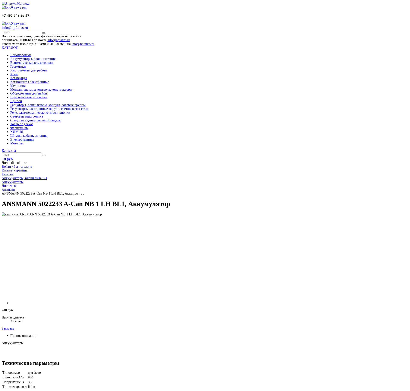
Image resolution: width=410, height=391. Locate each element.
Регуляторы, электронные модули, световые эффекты (49, 108)
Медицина (18, 85)
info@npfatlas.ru (15, 27)
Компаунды (18, 78)
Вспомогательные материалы (31, 62)
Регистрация (23, 166)
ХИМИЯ (16, 132)
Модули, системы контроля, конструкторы (41, 89)
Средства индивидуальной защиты (35, 120)
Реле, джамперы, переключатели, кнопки (40, 112)
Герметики (18, 66)
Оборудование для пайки (28, 93)
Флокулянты (19, 128)
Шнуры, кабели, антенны (28, 135)
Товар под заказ (21, 124)
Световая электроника (26, 116)
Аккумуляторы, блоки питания (33, 59)
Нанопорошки (20, 55)
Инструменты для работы (29, 70)
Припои (16, 101)
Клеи (14, 74)
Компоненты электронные (29, 82)
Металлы (16, 143)
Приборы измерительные (28, 97)
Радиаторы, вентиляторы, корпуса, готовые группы (48, 105)
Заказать (8, 328)
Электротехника (22, 139)
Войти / (7, 166)
